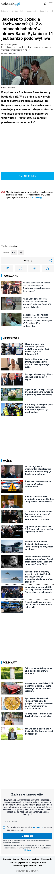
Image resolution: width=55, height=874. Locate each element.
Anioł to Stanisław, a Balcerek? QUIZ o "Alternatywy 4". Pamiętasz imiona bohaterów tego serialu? (37, 286)
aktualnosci (31, 11)
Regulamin (46, 859)
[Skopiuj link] (34, 268)
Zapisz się (27, 835)
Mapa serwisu (39, 862)
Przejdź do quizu (27, 176)
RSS (40, 865)
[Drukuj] (21, 268)
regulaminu (37, 827)
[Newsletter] (7, 268)
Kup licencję (37, 197)
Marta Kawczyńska (26, 47)
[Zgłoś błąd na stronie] (48, 268)
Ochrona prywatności (19, 862)
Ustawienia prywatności (24, 865)
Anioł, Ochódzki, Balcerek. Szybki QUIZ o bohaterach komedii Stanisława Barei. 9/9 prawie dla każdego (37, 303)
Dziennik (4, 11)
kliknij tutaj (28, 850)
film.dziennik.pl (17, 11)
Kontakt (7, 859)
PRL (14, 252)
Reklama (25, 859)
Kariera (35, 859)
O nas (16, 859)
